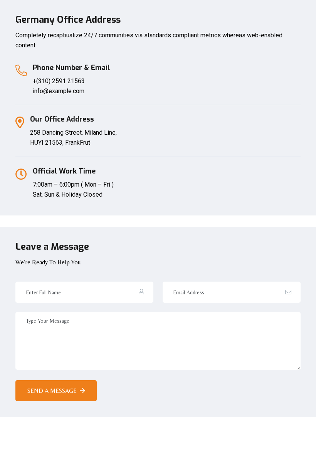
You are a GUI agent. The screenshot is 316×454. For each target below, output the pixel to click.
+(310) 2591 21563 (59, 81)
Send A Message (52, 390)
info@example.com (58, 91)
